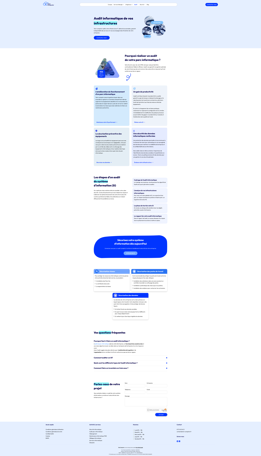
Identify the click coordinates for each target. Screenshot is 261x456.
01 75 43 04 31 (130, 253)
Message (127, 396)
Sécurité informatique (95, 429)
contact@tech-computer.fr (184, 431)
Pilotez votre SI (138, 122)
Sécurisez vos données (103, 162)
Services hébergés (118, 4)
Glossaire (91, 442)
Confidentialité (50, 434)
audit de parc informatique (101, 344)
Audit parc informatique (95, 431)
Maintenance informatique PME (98, 436)
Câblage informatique (95, 438)
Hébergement (93, 434)
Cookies (48, 436)
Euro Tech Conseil (139, 447)
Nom (126, 383)
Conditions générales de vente (54, 431)
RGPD (47, 438)
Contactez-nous (212, 4)
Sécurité (142, 4)
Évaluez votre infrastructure (143, 162)
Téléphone (127, 389)
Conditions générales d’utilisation (54, 429)
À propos (110, 4)
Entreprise (150, 383)
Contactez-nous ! (102, 38)
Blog (148, 4)
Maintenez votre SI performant (105, 122)
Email (148, 389)
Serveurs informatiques (95, 440)
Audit (135, 4)
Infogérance (128, 4)
